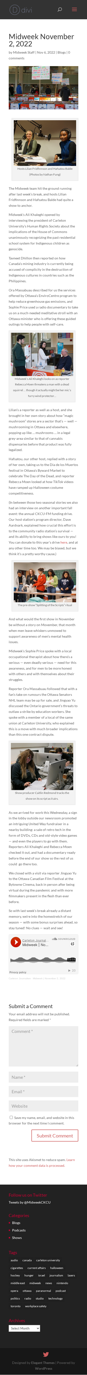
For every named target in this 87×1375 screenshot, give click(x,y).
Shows (17, 1238)
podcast (61, 1291)
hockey (15, 1275)
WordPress (43, 1368)
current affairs (37, 1268)
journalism (56, 1275)
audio (14, 1260)
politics (15, 1298)
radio (27, 1298)
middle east (18, 1283)
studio (40, 1298)
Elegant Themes (43, 1363)
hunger (29, 1275)
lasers (71, 1275)
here (63, 542)
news (48, 1283)
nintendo (62, 1283)
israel (41, 1275)
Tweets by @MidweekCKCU (30, 1202)
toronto (16, 1306)
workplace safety (35, 1306)
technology (55, 1298)
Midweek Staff (24, 52)
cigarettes (17, 1268)
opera (14, 1291)
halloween (56, 1268)
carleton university (48, 1260)
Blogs (62, 52)
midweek (35, 1283)
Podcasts (19, 1230)
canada (27, 1260)
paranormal (43, 1291)
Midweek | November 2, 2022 (49, 978)
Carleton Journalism (20, 978)
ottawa (27, 1291)
